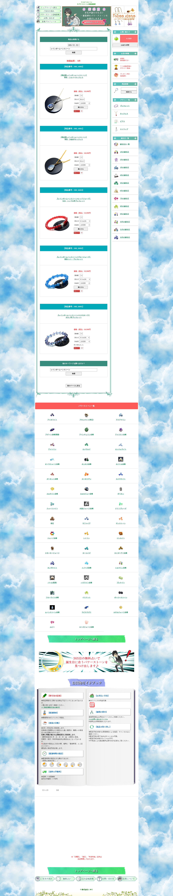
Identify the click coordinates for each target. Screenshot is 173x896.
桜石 (52, 523)
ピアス (122, 121)
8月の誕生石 (124, 206)
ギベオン (121, 494)
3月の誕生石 (124, 167)
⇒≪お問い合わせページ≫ (98, 719)
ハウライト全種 (86, 582)
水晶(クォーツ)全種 (86, 508)
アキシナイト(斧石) (86, 420)
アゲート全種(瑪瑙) (52, 434)
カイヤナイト (121, 479)
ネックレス (124, 113)
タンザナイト (52, 568)
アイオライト (52, 420)
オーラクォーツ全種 (52, 464)
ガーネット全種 (52, 479)
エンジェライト (120, 449)
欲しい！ (76, 111)
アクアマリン (121, 420)
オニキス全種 (86, 464)
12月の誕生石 (125, 237)
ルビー (52, 627)
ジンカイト (121, 538)
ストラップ (124, 129)
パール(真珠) (52, 582)
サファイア (86, 523)
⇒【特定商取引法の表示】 (50, 707)
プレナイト (121, 582)
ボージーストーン (120, 597)
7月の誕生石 (124, 198)
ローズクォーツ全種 (86, 627)
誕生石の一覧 (125, 144)
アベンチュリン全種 (86, 434)
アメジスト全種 (120, 434)
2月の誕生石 (124, 159)
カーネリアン (86, 479)
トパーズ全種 (86, 568)
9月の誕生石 (124, 214)
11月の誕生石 (125, 229)
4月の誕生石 (124, 175)
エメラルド (86, 449)
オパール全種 (121, 464)
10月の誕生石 (125, 222)
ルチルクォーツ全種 (121, 612)
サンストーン (121, 523)
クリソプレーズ (120, 508)
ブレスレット (125, 106)
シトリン (86, 538)
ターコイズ (86, 553)
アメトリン (52, 449)
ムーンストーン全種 (52, 612)
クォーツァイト (52, 508)
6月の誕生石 (124, 191)
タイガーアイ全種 (120, 553)
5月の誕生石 (124, 183)
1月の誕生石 (124, 152)
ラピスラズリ (86, 612)
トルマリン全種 (120, 568)
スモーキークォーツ (52, 553)
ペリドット (86, 597)
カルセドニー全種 (86, 494)
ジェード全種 (52, 538)
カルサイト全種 (52, 494)
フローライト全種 (52, 597)
